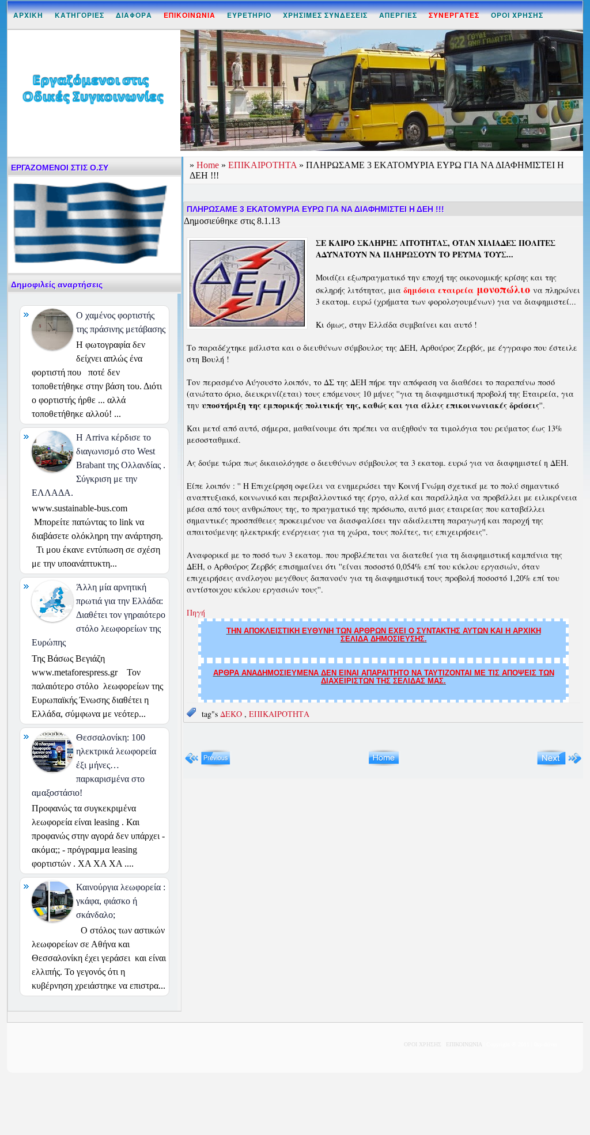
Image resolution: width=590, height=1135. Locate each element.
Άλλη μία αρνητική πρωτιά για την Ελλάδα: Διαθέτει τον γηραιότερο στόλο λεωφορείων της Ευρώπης (98, 614)
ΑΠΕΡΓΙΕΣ (398, 15)
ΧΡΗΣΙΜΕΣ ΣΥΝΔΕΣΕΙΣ (325, 15)
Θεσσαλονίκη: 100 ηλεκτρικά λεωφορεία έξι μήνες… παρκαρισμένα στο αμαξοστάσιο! (94, 765)
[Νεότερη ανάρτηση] (207, 764)
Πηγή (196, 612)
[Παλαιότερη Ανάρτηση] (559, 764)
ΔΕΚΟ (232, 713)
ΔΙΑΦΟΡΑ (134, 15)
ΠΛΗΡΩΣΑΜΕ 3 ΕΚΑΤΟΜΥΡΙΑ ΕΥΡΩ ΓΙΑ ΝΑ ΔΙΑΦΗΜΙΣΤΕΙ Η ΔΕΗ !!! (315, 209)
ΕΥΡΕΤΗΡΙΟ (249, 15)
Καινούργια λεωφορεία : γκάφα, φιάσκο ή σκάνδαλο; (120, 901)
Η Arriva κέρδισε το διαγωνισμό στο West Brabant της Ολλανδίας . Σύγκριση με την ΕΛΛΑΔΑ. (98, 465)
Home (208, 165)
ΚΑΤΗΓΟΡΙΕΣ (79, 15)
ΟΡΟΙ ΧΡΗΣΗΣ (517, 15)
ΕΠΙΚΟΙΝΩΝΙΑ (464, 1044)
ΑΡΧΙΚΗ (28, 15)
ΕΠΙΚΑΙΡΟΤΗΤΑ (263, 165)
